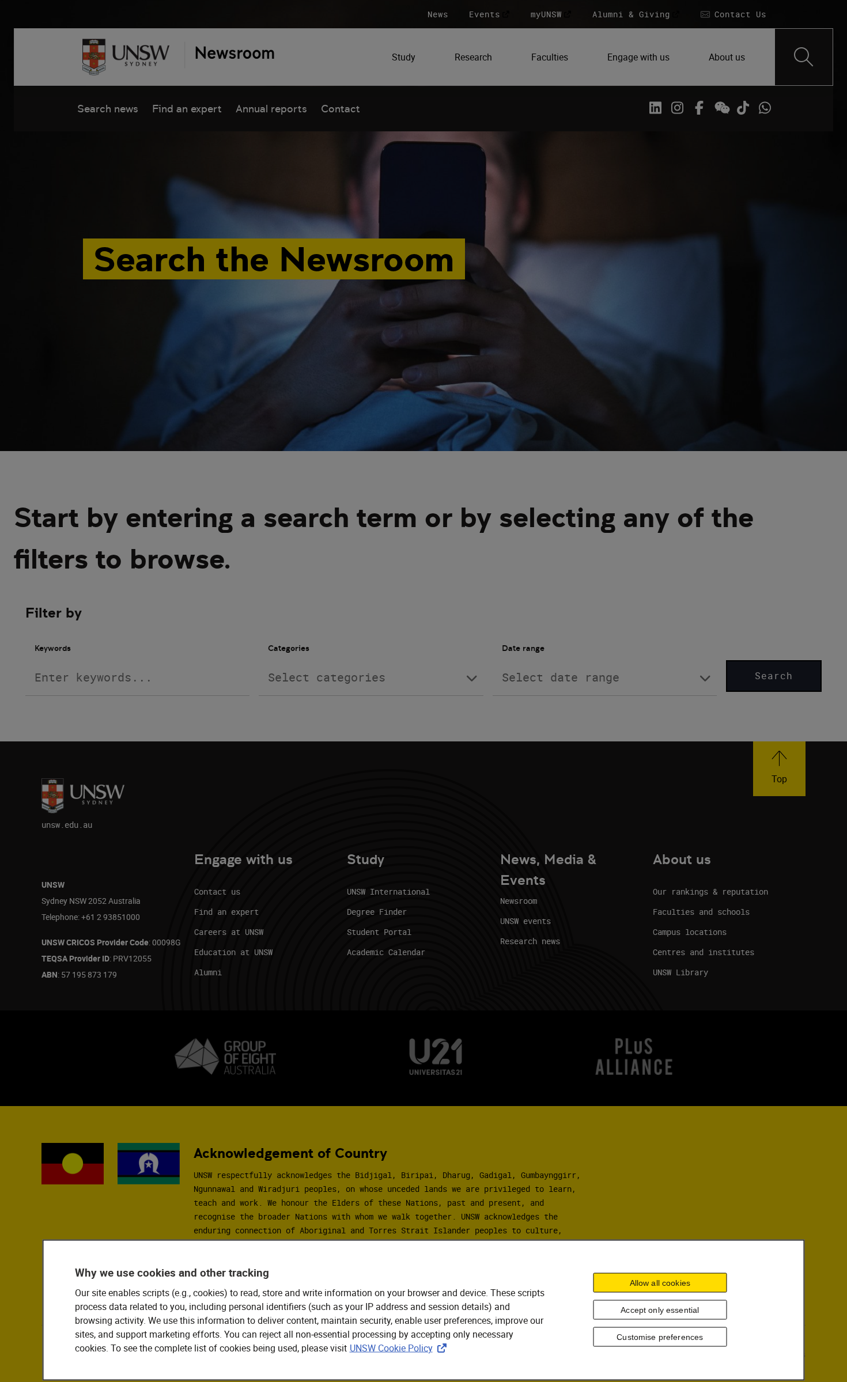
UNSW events (525, 920)
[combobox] (371, 677)
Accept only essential (660, 1310)
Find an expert (187, 109)
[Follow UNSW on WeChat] (720, 108)
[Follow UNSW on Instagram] (677, 108)
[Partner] (229, 57)
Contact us (217, 891)
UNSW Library (680, 972)
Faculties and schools (701, 911)
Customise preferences (660, 1337)
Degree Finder (377, 911)
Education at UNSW (233, 951)
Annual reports (271, 109)
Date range (523, 648)
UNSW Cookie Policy (400, 1347)
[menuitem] (404, 57)
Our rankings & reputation (710, 891)
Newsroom (518, 900)
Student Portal (379, 931)
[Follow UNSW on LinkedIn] (655, 108)
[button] (779, 768)
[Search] (804, 57)
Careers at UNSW (228, 931)
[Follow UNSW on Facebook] (699, 108)
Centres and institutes (703, 951)
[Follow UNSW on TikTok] (742, 108)
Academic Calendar (386, 951)
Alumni (208, 972)
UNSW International (388, 891)
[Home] (125, 57)
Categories (288, 648)
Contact (340, 109)
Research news (530, 941)
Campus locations (690, 931)
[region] (424, 1310)
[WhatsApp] (764, 108)
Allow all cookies (660, 1283)
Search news (107, 109)
